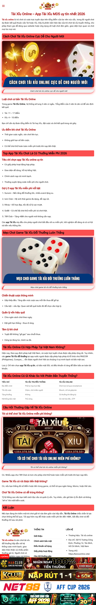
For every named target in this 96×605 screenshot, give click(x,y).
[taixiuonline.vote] (48, 6)
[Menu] (3, 6)
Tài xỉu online (8, 540)
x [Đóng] (4, 556)
